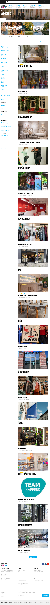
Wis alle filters (4, 148)
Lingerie (2, 75)
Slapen (2, 81)
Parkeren (18, 19)
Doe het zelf (3, 58)
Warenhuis (3, 87)
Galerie (2, 66)
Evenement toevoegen (5, 578)
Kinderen (2, 71)
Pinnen (2, 127)
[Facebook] (43, 564)
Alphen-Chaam (3, 94)
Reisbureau (3, 78)
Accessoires (3, 43)
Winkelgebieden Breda (38, 571)
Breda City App (4, 573)
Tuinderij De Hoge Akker (25, 193)
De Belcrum (3, 105)
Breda (3, 1)
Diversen (2, 57)
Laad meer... (32, 557)
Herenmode (3, 67)
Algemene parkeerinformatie (28, 19)
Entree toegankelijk (5, 123)
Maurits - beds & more (25, 66)
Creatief (2, 53)
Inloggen (40, 1)
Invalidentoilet (4, 129)
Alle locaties (3, 122)
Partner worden (4, 575)
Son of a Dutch (22, 346)
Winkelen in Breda (37, 570)
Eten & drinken (4, 62)
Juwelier (2, 69)
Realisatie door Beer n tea (44, 602)
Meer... (2, 108)
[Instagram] (46, 564)
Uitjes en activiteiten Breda (23, 583)
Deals (38, 19)
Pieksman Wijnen (23, 91)
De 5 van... (3, 593)
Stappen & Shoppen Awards (6, 579)
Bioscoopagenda (37, 582)
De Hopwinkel (22, 448)
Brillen (2, 49)
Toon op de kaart (44, 41)
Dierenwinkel (3, 55)
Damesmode (3, 54)
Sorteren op (20, 41)
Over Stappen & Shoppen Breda (7, 570)
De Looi (20, 321)
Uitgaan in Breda (21, 571)
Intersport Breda (23, 372)
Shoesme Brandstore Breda (27, 474)
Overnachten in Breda (22, 573)
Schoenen (3, 79)
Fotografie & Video (4, 65)
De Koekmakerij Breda (25, 117)
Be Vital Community (24, 168)
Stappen (19, 568)
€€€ (1, 115)
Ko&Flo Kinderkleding (25, 525)
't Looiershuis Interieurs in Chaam (29, 142)
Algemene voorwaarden (22, 602)
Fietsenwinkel (3, 63)
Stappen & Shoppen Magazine (7, 571)
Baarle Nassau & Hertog (5, 95)
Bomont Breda (22, 397)
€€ (1, 114)
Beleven (19, 578)
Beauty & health (4, 45)
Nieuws (2, 589)
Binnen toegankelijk (5, 125)
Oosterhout (3, 98)
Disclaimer (30, 602)
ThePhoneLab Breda (24, 219)
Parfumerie (3, 77)
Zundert (2, 99)
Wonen (2, 89)
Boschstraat (3, 104)
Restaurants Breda (21, 570)
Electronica (3, 59)
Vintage (2, 86)
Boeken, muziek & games (6, 47)
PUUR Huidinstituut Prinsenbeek (28, 295)
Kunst (2, 73)
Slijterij (2, 82)
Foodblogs (3, 592)
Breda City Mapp (4, 574)
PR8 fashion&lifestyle (25, 244)
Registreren (46, 1)
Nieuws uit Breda (4, 591)
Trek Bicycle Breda (24, 550)
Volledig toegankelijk (5, 130)
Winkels (3, 19)
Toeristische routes (21, 584)
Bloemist (2, 46)
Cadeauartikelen (4, 51)
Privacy (15, 602)
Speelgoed (3, 83)
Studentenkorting (4, 145)
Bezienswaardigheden (22, 580)
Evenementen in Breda (38, 580)
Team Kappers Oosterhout (26, 499)
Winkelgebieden (10, 19)
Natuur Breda (20, 586)
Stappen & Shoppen (5, 568)
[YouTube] (48, 564)
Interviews (3, 595)
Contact (2, 581)
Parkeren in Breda (37, 573)
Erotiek (2, 61)
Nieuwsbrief (20, 589)
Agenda (36, 578)
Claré (19, 270)
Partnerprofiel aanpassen (6, 577)
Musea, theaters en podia (23, 582)
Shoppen (36, 568)
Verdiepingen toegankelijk (6, 126)
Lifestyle (2, 74)
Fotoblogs (3, 596)
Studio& (20, 423)
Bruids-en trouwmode (5, 50)
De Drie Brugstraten (5, 106)
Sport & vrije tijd (4, 85)
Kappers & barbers (4, 70)
